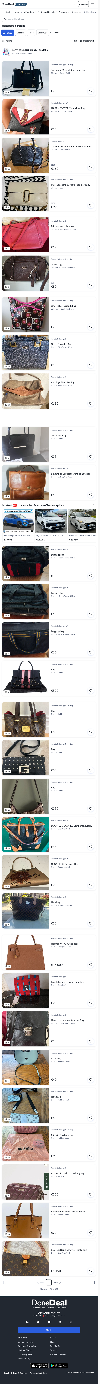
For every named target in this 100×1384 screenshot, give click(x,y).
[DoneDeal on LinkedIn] (60, 1322)
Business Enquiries (27, 1346)
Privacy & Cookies (19, 1373)
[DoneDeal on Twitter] (38, 1322)
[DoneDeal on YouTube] (49, 1322)
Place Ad (83, 4)
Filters (9, 33)
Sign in (49, 1330)
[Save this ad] (91, 91)
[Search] (5, 19)
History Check (25, 1350)
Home (16, 12)
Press (53, 1337)
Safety (53, 1350)
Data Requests (25, 1354)
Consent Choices (58, 1354)
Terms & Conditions (38, 1373)
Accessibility (24, 1358)
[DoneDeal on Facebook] (27, 1322)
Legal (6, 1373)
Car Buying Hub (25, 1342)
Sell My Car (55, 1346)
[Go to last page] (93, 1282)
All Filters (54, 33)
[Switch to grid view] (75, 40)
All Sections (28, 12)
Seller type (42, 32)
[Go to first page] (4, 1282)
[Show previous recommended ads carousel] (88, 505)
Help (52, 1342)
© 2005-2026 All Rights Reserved (80, 1373)
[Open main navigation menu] (93, 4)
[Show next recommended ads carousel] (94, 505)
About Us (22, 1337)
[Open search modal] (75, 4)
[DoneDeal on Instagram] (71, 1322)
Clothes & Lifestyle (46, 12)
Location (20, 32)
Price (31, 32)
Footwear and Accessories (70, 12)
